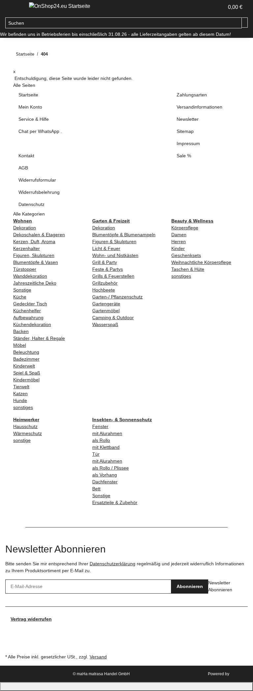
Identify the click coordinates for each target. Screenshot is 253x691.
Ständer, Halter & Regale (39, 338)
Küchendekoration (32, 324)
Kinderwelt (24, 366)
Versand (98, 656)
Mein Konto (30, 107)
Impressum (188, 143)
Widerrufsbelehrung (39, 192)
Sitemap (185, 131)
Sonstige (22, 290)
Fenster (100, 426)
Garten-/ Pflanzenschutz (117, 296)
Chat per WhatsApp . (40, 131)
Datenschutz (31, 204)
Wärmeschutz (27, 433)
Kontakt (26, 155)
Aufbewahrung (28, 317)
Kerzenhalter (26, 248)
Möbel (19, 345)
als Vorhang (104, 474)
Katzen (20, 393)
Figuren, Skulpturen (33, 255)
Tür (95, 454)
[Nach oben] (126, 686)
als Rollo (101, 440)
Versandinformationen (199, 107)
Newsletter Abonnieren (220, 586)
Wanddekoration (30, 276)
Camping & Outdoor (113, 317)
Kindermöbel (26, 379)
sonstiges (23, 407)
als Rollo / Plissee (110, 468)
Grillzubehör (105, 283)
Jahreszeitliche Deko (34, 283)
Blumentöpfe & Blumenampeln (123, 234)
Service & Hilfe (33, 119)
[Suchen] (245, 22)
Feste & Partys (107, 269)
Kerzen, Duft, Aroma (34, 241)
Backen (21, 331)
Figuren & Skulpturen (114, 241)
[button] (216, 7)
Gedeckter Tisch (30, 303)
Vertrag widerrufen (31, 619)
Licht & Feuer (106, 248)
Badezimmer (26, 359)
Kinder (178, 248)
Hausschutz (25, 426)
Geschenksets (186, 255)
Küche (19, 296)
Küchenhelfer (27, 310)
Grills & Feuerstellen (113, 276)
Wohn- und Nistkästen (115, 255)
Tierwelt (21, 386)
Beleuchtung (26, 352)
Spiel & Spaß (26, 372)
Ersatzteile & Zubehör (114, 502)
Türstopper (24, 269)
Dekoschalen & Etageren (39, 234)
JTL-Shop (239, 674)
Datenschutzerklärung (112, 563)
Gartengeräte (106, 303)
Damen (178, 234)
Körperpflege (184, 227)
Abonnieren (190, 586)
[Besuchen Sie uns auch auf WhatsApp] (10, 644)
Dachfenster (105, 481)
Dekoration (24, 227)
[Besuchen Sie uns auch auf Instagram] (10, 637)
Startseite (28, 94)
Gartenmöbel (106, 310)
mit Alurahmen (107, 433)
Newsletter (188, 119)
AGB (23, 167)
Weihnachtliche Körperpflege (201, 262)
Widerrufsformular (37, 180)
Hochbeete (103, 290)
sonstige (22, 440)
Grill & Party (104, 262)
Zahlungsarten (192, 94)
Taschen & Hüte (187, 269)
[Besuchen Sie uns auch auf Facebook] (10, 629)
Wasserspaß (105, 324)
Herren (178, 241)
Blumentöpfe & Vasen (35, 262)
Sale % (184, 155)
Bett (96, 488)
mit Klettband (106, 447)
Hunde (20, 400)
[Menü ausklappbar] (13, 7)
